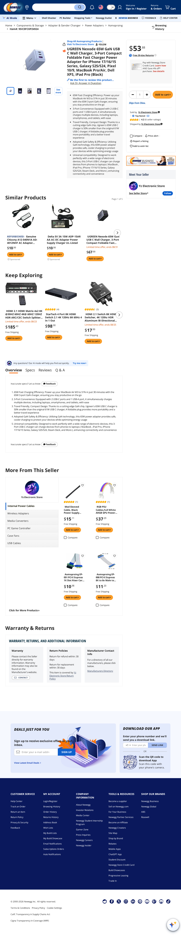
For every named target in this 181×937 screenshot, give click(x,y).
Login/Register (50, 801)
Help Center (16, 801)
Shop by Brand (116, 838)
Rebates (112, 843)
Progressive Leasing (118, 875)
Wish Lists (48, 827)
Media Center (82, 815)
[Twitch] (154, 901)
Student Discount (117, 859)
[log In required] (82, 485)
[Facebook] (112, 901)
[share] (64, 44)
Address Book (50, 822)
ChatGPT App (115, 854)
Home (8, 25)
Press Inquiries (83, 834)
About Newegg (83, 804)
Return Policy (17, 817)
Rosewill (145, 817)
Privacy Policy (38, 907)
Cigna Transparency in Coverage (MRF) (30, 920)
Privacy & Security (19, 822)
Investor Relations (85, 810)
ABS (143, 811)
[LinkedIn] (133, 901)
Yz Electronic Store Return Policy (62, 675)
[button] (27, 7)
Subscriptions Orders (53, 848)
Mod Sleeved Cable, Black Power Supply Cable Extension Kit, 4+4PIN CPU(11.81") (73, 509)
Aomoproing (115, 25)
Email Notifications (52, 843)
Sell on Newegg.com (119, 806)
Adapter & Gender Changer (64, 25)
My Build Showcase (52, 838)
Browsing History (51, 806)
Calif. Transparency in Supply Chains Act (30, 914)
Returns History (51, 817)
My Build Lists (50, 833)
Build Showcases (117, 870)
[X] (118, 901)
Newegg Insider (83, 845)
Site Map (113, 833)
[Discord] (161, 901)
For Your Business (117, 811)
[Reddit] (64, 51)
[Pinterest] (140, 901)
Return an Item (18, 811)
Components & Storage (30, 25)
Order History (50, 811)
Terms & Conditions (20, 907)
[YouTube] (147, 901)
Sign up (67, 752)
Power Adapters (94, 25)
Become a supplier (118, 801)
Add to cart (162, 94)
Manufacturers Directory (100, 670)
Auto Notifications (52, 854)
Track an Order (18, 806)
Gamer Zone (82, 829)
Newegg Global (148, 806)
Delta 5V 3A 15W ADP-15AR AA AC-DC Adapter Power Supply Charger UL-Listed (64, 240)
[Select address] (27, 7)
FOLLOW (167, 193)
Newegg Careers (84, 840)
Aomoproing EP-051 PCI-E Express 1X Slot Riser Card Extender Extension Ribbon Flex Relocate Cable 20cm (74, 577)
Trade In (113, 880)
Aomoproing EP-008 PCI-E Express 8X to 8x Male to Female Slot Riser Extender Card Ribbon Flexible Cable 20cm (106, 577)
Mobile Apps (115, 848)
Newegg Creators (117, 827)
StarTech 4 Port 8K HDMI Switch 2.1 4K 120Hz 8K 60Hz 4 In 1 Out (63, 317)
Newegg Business (150, 801)
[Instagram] (125, 901)
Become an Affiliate (118, 822)
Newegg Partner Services (121, 817)
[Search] (79, 7)
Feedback (50, 383)
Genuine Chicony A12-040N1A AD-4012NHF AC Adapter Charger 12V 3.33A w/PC (22, 240)
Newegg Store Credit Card (121, 864)
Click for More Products (23, 610)
